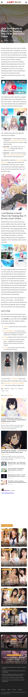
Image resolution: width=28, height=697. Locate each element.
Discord (6, 347)
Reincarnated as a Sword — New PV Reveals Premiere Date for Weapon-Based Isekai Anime (16, 476)
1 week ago (11, 484)
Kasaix (6, 40)
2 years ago (13, 40)
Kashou (10, 645)
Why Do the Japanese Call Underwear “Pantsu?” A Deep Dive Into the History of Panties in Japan (13, 675)
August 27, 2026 (17, 661)
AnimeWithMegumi (9, 331)
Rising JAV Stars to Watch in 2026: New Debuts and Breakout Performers (13, 564)
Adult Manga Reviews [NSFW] (14, 655)
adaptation (6, 388)
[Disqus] (14, 506)
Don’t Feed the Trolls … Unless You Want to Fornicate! (14, 658)
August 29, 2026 (17, 645)
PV (16, 388)
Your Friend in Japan (7, 529)
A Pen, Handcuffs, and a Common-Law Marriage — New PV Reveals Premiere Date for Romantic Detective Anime (13, 419)
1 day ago (8, 423)
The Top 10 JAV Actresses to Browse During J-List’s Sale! (12, 603)
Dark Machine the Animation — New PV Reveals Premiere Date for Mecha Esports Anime (14, 451)
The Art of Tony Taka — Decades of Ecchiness (14, 642)
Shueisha (20, 388)
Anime (12, 388)
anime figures (14, 378)
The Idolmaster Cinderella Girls (14, 155)
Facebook (6, 339)
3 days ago (11, 465)
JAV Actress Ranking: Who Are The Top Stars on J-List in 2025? (13, 544)
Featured (14, 639)
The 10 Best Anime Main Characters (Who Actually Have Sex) (14, 623)
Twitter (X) (4, 162)
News (3, 415)
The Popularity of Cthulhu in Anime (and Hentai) (13, 677)
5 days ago (11, 471)
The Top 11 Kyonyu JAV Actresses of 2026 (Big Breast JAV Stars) (13, 583)
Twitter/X (6, 326)
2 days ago (8, 454)
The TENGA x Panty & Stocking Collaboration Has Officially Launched (17, 481)
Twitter (8, 689)
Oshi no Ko (6, 148)
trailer (3, 390)
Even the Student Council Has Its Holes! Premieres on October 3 (16, 469)
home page (20, 160)
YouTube (20, 689)
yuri (7, 390)
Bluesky (6, 337)
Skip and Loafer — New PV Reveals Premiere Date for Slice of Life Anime (17, 463)
